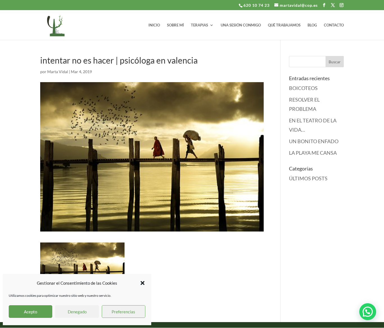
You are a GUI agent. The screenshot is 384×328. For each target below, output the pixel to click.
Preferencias (123, 311)
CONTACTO (334, 25)
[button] (142, 283)
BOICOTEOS (303, 88)
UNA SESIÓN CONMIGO (241, 25)
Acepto (30, 311)
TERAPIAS (199, 25)
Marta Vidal (57, 71)
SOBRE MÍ (175, 25)
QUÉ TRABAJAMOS (284, 25)
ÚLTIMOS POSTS (308, 178)
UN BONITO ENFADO (313, 141)
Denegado (77, 311)
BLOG (312, 25)
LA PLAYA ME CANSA (313, 153)
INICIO (154, 25)
